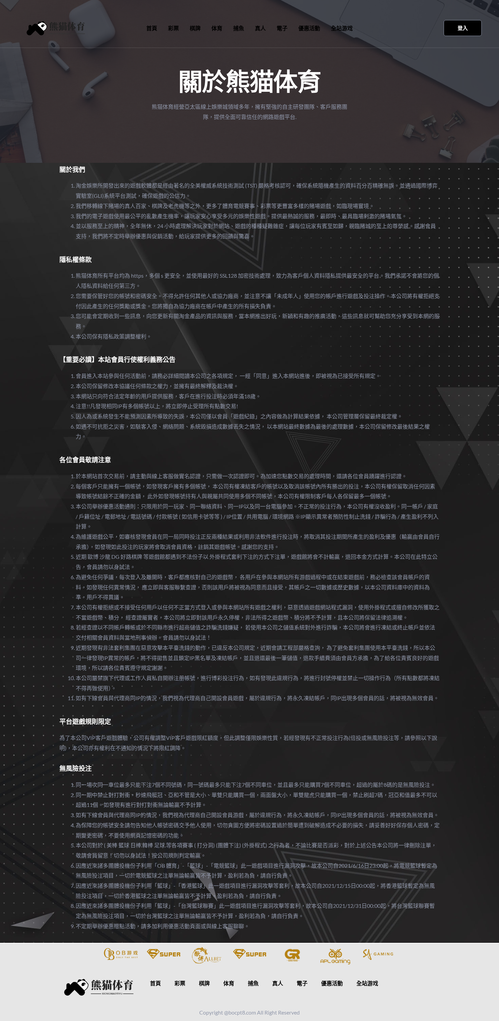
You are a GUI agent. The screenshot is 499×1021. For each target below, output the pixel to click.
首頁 (151, 28)
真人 (260, 28)
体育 (216, 28)
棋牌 (195, 28)
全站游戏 (342, 28)
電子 (282, 28)
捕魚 (238, 28)
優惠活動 (309, 28)
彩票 (173, 28)
